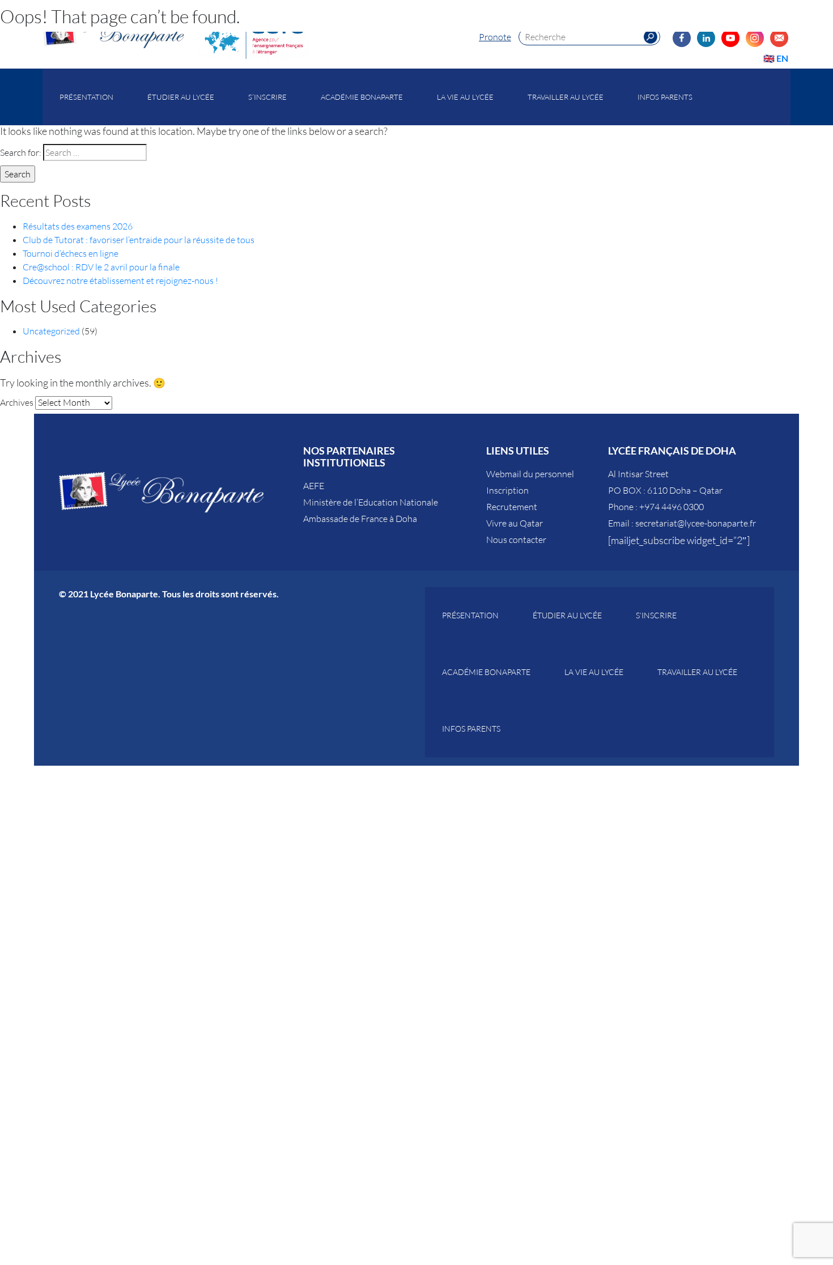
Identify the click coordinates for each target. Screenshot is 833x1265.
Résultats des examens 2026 (78, 226)
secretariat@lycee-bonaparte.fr (695, 523)
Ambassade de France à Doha (360, 518)
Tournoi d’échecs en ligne (70, 253)
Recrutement (511, 506)
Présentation (86, 96)
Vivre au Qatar (514, 523)
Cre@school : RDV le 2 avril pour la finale (101, 267)
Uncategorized (51, 331)
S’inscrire (267, 96)
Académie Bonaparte (362, 96)
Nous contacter (516, 539)
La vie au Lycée (465, 96)
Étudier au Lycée (180, 96)
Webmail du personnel (530, 473)
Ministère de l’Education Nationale (370, 502)
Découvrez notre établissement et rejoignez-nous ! (120, 280)
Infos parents (665, 96)
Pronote (495, 37)
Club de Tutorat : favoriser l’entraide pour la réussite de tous (138, 239)
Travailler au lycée (566, 96)
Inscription (507, 490)
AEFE (313, 485)
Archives (16, 402)
